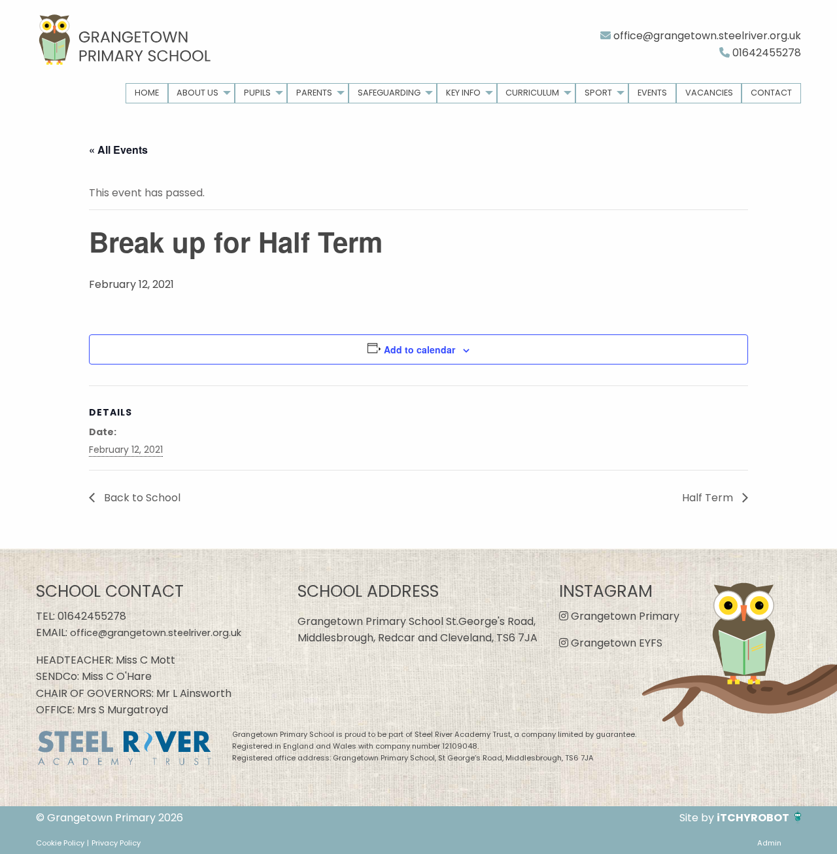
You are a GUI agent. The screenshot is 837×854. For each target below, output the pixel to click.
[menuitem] (147, 93)
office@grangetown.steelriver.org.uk (706, 35)
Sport (598, 92)
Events (652, 92)
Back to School (140, 497)
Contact (771, 92)
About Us (197, 92)
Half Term (709, 497)
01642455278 (765, 52)
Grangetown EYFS (615, 642)
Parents (314, 92)
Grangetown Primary (623, 616)
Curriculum (532, 92)
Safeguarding (389, 92)
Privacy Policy (116, 843)
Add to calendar (419, 349)
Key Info (463, 92)
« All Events (118, 149)
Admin (769, 843)
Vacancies (709, 92)
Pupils (257, 92)
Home (147, 92)
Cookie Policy (60, 843)
